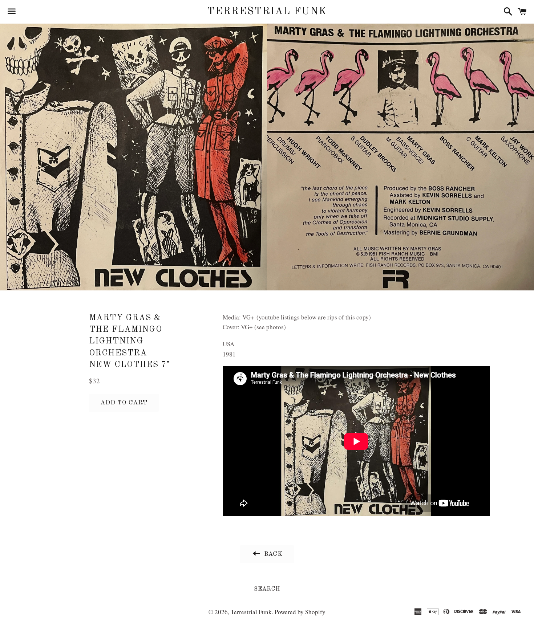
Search (267, 589)
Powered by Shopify (300, 612)
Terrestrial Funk (267, 12)
